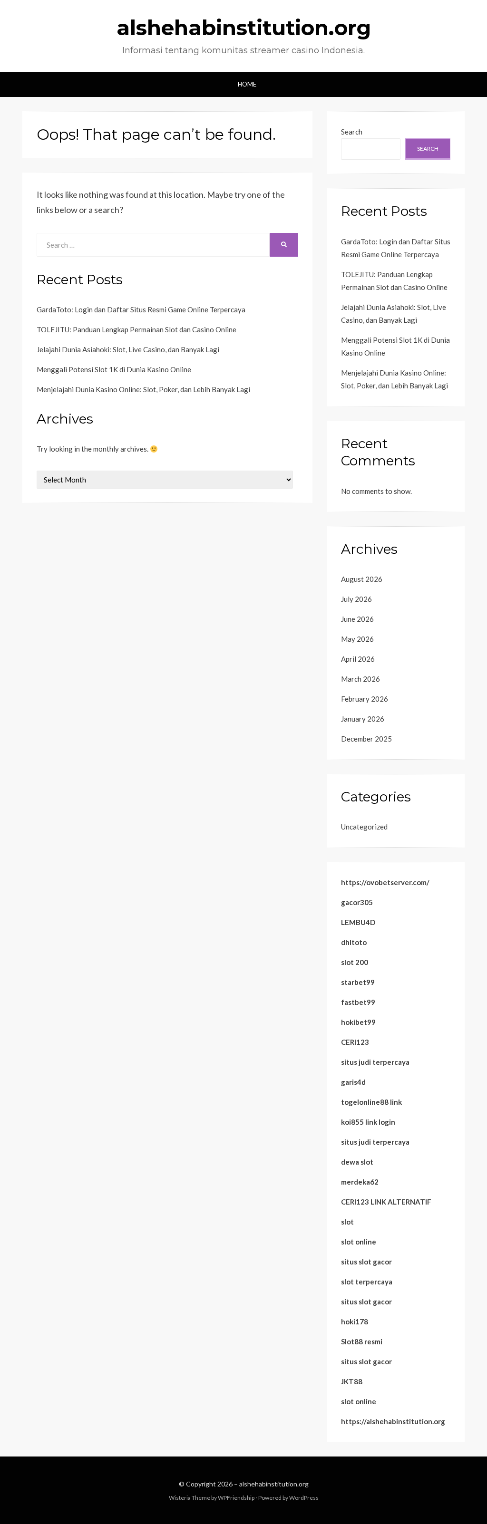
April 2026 (358, 659)
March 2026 (360, 679)
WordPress (304, 1497)
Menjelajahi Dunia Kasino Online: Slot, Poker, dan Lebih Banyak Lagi (143, 389)
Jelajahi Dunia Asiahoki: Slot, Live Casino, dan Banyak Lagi (128, 349)
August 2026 (361, 579)
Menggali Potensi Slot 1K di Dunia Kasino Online (114, 369)
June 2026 (357, 619)
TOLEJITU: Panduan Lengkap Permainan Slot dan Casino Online (136, 329)
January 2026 (362, 718)
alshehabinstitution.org (244, 27)
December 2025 (366, 738)
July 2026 (356, 599)
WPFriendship (236, 1497)
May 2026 (357, 639)
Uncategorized (364, 826)
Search (351, 131)
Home (247, 84)
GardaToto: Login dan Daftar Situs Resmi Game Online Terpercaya (141, 309)
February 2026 (364, 698)
